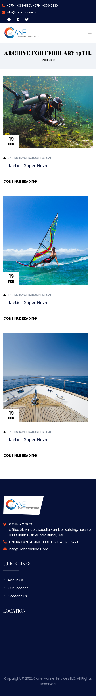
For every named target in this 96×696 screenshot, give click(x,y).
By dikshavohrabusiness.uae (30, 158)
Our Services (18, 588)
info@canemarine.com (23, 12)
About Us (15, 579)
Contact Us (17, 596)
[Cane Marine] (22, 32)
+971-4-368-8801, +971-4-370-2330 (32, 5)
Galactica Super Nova (25, 165)
